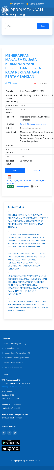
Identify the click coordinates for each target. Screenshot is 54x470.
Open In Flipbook (22, 187)
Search (44, 26)
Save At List (42, 83)
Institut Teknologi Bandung (15, 343)
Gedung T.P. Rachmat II (11, 386)
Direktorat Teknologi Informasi (16, 358)
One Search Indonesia (13, 367)
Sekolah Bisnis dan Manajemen (33, 124)
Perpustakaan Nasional (13, 362)
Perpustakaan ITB (11, 348)
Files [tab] (15, 170)
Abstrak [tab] (37, 170)
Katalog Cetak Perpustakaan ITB (17, 353)
